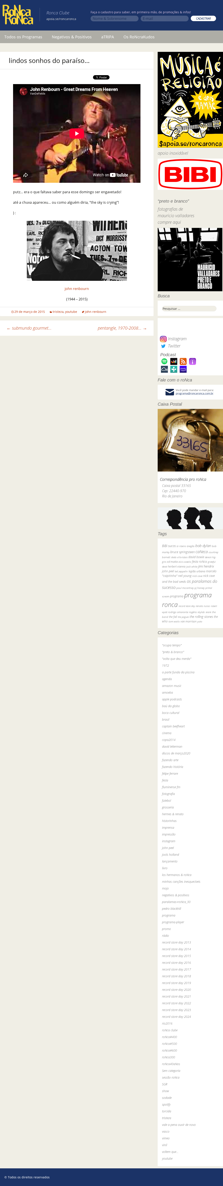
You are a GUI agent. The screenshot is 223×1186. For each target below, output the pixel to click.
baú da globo (171, 706)
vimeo (166, 1138)
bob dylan (203, 545)
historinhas (169, 821)
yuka (199, 621)
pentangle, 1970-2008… (122, 328)
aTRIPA (107, 36)
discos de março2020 (176, 753)
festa (165, 780)
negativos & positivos (175, 895)
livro (164, 868)
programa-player (173, 922)
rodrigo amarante (178, 612)
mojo (165, 888)
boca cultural (170, 713)
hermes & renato (173, 814)
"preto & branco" (173, 652)
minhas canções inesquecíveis (181, 881)
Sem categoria (171, 1071)
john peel (168, 571)
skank (208, 612)
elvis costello (185, 561)
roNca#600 (169, 1050)
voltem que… (170, 1152)
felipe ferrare (170, 773)
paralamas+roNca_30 (176, 902)
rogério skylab (197, 612)
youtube (71, 312)
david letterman (172, 746)
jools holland (170, 854)
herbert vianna (176, 566)
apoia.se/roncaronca (61, 19)
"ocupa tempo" (172, 645)
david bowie (196, 557)
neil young (184, 576)
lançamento (169, 861)
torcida (166, 1111)
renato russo (203, 606)
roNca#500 (169, 1044)
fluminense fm (171, 787)
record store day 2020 (176, 990)
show (165, 1091)
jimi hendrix (206, 566)
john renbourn (77, 288)
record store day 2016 (176, 963)
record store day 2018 (176, 976)
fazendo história (172, 767)
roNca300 (168, 1057)
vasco (165, 1131)
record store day (187, 606)
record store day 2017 (176, 969)
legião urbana (197, 571)
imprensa (168, 827)
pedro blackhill (171, 908)
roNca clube (169, 1030)
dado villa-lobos (179, 557)
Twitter (173, 346)
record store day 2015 (176, 956)
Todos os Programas (23, 36)
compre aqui (169, 222)
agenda (167, 679)
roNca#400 (169, 1037)
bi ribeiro (181, 546)
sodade (167, 1098)
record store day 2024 (176, 1017)
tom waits (174, 621)
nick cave (197, 576)
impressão (169, 834)
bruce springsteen (182, 552)
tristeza (58, 312)
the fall (173, 617)
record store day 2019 (176, 983)
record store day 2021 (176, 996)
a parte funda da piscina (178, 672)
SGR (164, 1084)
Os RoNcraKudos (139, 36)
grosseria (168, 807)
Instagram (177, 339)
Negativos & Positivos (72, 36)
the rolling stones (201, 616)
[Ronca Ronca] (18, 15)
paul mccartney (185, 588)
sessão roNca (170, 1077)
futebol (166, 800)
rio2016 (167, 1023)
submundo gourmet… (29, 328)
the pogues (183, 616)
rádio (165, 936)
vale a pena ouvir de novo (179, 1125)
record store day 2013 (176, 942)
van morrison (188, 621)
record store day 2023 (176, 1010)
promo (166, 929)
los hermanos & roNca (176, 875)
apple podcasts (172, 699)
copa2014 (169, 740)
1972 (165, 665)
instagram (168, 841)
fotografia (168, 794)
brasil (165, 719)
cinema (166, 733)
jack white (191, 566)
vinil (164, 1145)
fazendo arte (170, 760)
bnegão (190, 546)
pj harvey (199, 588)
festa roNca (199, 561)
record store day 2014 (176, 949)
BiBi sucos (169, 546)
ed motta (172, 562)
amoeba (167, 692)
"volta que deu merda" (176, 659)
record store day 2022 (176, 1003)
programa (176, 596)
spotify (166, 1104)
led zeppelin (181, 571)
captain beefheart (173, 726)
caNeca (202, 551)
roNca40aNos (171, 1064)
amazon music (171, 686)
